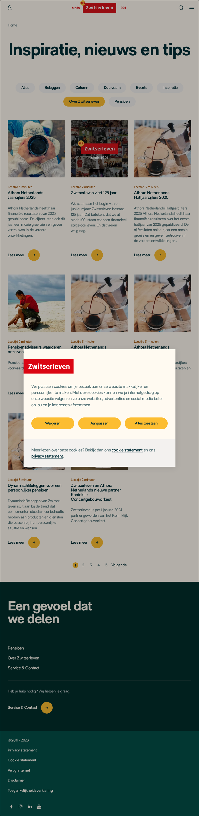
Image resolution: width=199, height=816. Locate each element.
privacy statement (47, 455)
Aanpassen (99, 423)
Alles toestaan (146, 423)
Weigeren (52, 423)
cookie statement (127, 449)
